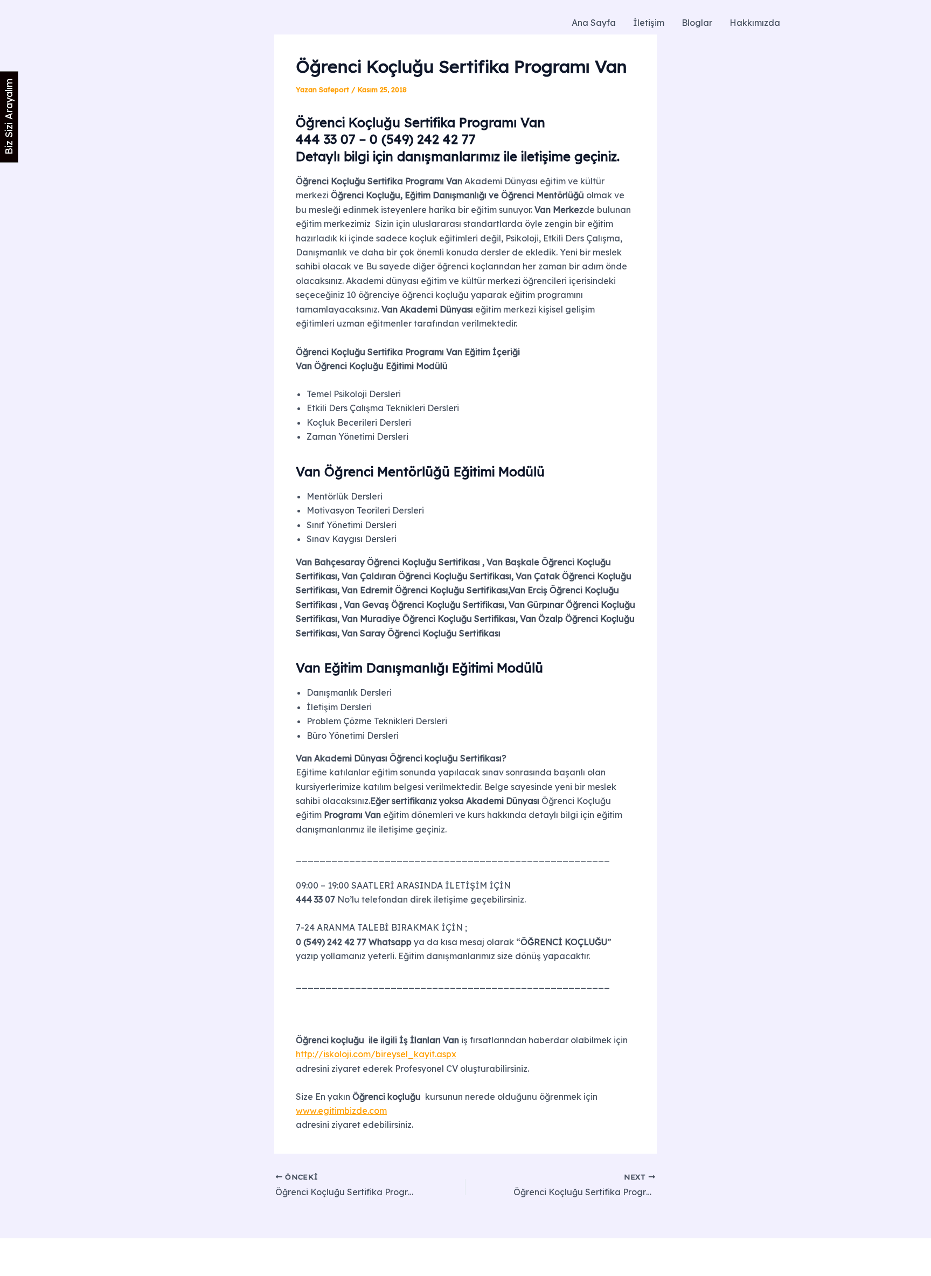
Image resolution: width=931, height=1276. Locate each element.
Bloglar (697, 22)
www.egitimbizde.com (341, 1110)
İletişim (648, 22)
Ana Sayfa (594, 22)
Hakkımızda (754, 22)
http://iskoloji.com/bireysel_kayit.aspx (376, 1054)
